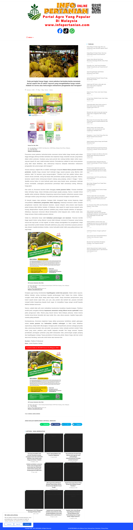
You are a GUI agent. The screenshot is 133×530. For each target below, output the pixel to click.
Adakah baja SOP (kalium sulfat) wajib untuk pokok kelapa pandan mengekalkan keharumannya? (96, 86)
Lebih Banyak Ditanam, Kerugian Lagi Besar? (96, 230)
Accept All (27, 524)
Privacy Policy (104, 528)
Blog (39, 89)
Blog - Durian (45, 89)
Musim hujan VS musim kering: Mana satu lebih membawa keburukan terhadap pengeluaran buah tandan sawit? (97, 121)
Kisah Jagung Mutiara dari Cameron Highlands (54, 454)
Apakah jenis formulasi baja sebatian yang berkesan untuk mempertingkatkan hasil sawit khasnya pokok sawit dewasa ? (54, 513)
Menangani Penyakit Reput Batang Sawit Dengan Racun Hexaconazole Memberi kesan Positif (54, 485)
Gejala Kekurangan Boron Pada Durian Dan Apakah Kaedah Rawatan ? (73, 484)
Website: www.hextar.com (34, 151)
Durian (51, 89)
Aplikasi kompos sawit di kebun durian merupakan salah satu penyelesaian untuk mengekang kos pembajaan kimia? (96, 129)
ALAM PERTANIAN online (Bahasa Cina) (77, 528)
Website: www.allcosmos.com (35, 289)
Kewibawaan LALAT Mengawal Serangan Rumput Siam (34, 511)
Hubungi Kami (91, 528)
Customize (9, 524)
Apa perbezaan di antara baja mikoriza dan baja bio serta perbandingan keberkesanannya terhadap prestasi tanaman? (73, 456)
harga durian (36, 413)
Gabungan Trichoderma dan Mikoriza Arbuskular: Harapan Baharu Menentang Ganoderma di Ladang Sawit (97, 155)
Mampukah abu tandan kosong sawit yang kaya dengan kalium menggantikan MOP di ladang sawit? (97, 114)
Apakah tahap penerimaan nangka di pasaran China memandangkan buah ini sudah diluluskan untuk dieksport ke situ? (97, 250)
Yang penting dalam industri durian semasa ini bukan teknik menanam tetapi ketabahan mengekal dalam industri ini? (97, 106)
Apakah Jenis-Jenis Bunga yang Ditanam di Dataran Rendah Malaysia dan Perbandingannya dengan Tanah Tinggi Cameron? (73, 513)
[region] (18, 520)
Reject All (18, 524)
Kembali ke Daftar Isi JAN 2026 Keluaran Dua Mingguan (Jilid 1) (42, 347)
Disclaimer (98, 528)
